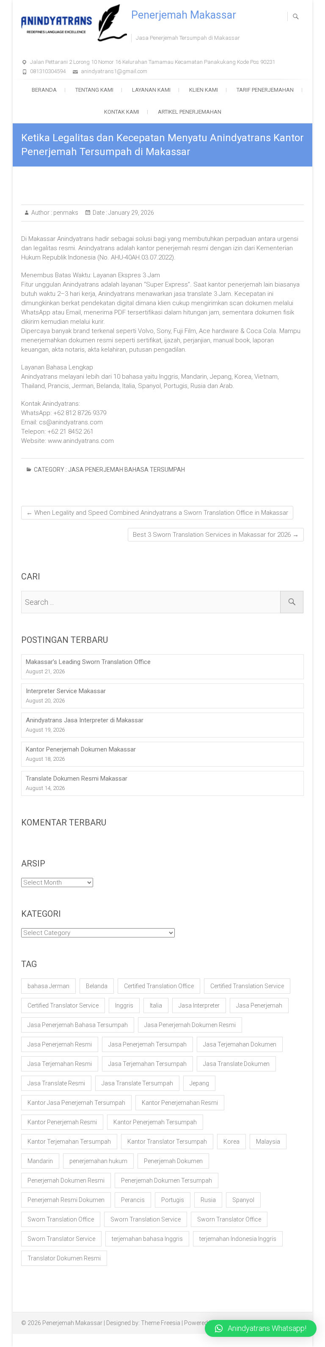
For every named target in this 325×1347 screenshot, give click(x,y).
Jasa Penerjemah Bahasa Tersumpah (126, 469)
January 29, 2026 (130, 212)
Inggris (124, 1005)
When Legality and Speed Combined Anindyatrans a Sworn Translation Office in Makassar (157, 512)
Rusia (208, 1200)
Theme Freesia (160, 1323)
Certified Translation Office (159, 986)
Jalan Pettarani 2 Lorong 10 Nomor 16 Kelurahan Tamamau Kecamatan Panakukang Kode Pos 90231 (152, 62)
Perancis (133, 1200)
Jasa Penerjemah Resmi (60, 1044)
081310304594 (48, 71)
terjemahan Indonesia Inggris (237, 1238)
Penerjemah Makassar (183, 15)
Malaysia (268, 1141)
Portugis (172, 1200)
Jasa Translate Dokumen (236, 1063)
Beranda (44, 90)
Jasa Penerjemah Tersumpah (147, 1044)
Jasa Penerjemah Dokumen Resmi (190, 1025)
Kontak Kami (121, 112)
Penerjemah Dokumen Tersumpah (166, 1180)
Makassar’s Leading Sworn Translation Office (88, 662)
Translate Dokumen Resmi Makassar (76, 778)
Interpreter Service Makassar (66, 691)
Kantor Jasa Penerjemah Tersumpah (76, 1102)
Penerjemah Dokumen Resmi (66, 1180)
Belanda (96, 986)
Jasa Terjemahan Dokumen (239, 1044)
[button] (261, 1328)
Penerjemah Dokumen (173, 1161)
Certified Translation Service (247, 986)
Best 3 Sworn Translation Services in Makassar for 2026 (216, 534)
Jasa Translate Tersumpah (137, 1083)
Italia (156, 1005)
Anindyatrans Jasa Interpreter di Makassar (84, 720)
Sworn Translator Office (229, 1219)
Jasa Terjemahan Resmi (60, 1063)
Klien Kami (203, 90)
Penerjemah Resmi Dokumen (66, 1200)
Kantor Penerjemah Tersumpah (155, 1122)
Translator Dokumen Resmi (64, 1258)
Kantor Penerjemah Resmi (62, 1122)
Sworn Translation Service (145, 1219)
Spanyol (243, 1200)
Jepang (199, 1083)
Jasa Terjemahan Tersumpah (147, 1063)
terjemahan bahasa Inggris (147, 1238)
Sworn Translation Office (61, 1219)
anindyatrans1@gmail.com (114, 71)
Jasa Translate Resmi (56, 1083)
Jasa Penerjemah (259, 1005)
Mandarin (40, 1161)
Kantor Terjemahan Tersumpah (69, 1141)
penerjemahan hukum (98, 1161)
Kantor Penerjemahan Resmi (180, 1102)
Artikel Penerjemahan (189, 112)
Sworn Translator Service (61, 1238)
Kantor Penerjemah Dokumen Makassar (81, 749)
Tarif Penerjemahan (265, 90)
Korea (231, 1141)
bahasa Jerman (48, 986)
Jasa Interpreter (199, 1005)
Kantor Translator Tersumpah (167, 1141)
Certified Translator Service (63, 1005)
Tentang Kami (94, 90)
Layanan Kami (151, 90)
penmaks (65, 212)
